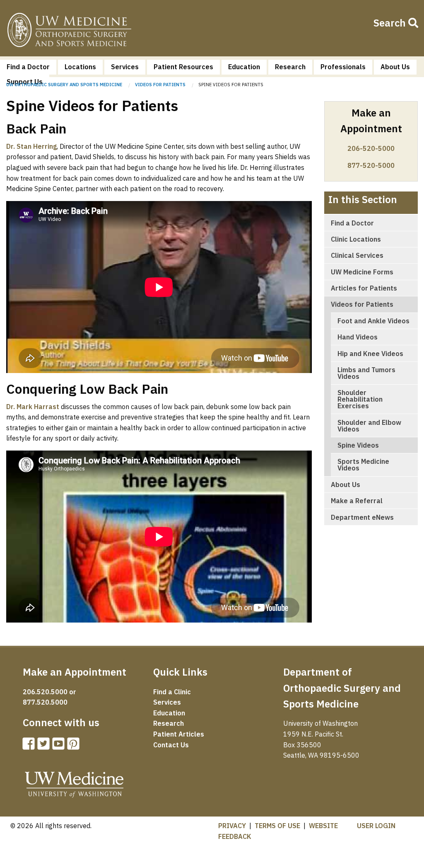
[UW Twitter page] (45, 746)
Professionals (343, 67)
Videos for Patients (160, 84)
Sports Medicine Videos (363, 464)
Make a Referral (357, 501)
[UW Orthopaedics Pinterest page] (74, 746)
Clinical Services (357, 255)
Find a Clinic (172, 692)
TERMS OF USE (277, 825)
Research (290, 67)
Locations (80, 67)
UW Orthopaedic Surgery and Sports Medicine (64, 84)
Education (244, 67)
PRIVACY (232, 825)
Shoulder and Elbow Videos (369, 425)
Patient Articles (178, 734)
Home (69, 31)
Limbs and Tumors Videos (366, 373)
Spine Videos (358, 445)
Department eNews (362, 517)
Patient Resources (183, 67)
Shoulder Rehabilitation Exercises (360, 399)
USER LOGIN (376, 825)
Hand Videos (357, 337)
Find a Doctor (28, 67)
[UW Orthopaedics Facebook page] (30, 746)
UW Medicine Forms (362, 272)
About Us (395, 67)
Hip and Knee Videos (370, 353)
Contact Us (171, 745)
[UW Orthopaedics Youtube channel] (60, 746)
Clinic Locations (356, 239)
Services (125, 67)
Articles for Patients (364, 288)
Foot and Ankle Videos (373, 321)
